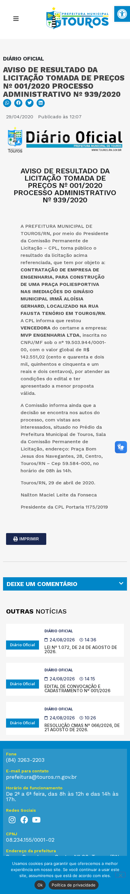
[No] (120, 874)
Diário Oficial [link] (58, 631)
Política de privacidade (74, 885)
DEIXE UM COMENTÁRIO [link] (42, 584)
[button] (15, 20)
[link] (122, 14)
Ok (40, 885)
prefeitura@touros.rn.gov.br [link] (41, 777)
